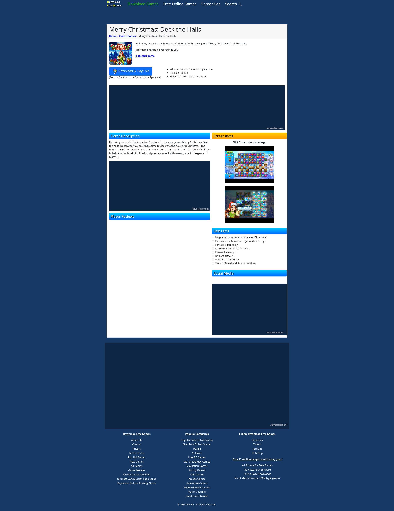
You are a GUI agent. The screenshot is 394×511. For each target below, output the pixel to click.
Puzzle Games (127, 36)
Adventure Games (197, 483)
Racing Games (197, 470)
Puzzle (197, 448)
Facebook (257, 440)
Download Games (143, 3)
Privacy (137, 448)
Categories (210, 3)
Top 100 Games (137, 457)
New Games (137, 461)
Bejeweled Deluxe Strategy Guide (136, 483)
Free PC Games (197, 457)
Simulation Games (197, 466)
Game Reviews (136, 470)
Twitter (257, 444)
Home (112, 36)
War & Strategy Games (197, 461)
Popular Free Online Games (197, 440)
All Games (137, 466)
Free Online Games (179, 3)
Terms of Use (136, 453)
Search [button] (231, 3)
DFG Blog (257, 453)
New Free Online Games (197, 444)
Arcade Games (197, 479)
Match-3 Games (197, 491)
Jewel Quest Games (197, 496)
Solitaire (197, 453)
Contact (136, 444)
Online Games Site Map (136, 474)
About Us (136, 440)
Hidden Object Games (197, 487)
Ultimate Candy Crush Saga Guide (136, 479)
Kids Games (197, 474)
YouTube (257, 448)
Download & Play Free (133, 71)
